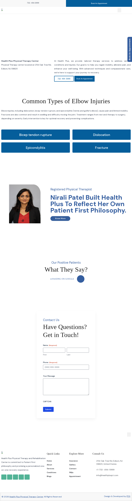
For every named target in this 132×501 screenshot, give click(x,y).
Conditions (51, 472)
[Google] (3, 477)
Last (68, 355)
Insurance (73, 461)
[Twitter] (21, 477)
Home (55, 34)
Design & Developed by (117, 496)
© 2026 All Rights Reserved (32, 496)
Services (50, 469)
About (49, 465)
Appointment (75, 476)
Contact (72, 469)
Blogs (49, 476)
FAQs (71, 472)
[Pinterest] (27, 477)
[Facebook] (9, 477)
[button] (119, 10)
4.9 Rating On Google (62, 279)
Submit (48, 409)
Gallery (72, 465)
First (45, 355)
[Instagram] (15, 477)
